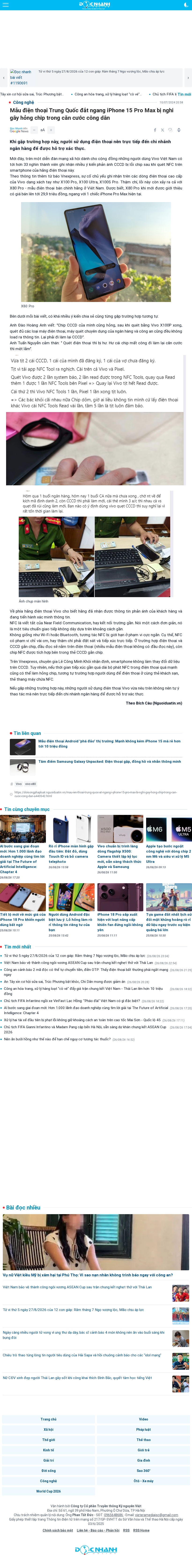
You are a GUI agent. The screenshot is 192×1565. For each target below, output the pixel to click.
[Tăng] (51, 130)
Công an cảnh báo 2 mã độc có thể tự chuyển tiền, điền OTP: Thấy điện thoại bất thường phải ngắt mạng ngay (98, 972)
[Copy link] (170, 130)
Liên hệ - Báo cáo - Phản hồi (98, 1530)
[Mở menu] (5, 5)
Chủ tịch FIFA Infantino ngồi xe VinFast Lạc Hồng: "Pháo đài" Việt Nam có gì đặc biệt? (84, 1001)
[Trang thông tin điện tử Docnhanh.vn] (94, 5)
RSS (126, 1530)
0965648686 (114, 1515)
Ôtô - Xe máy (143, 1481)
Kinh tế (48, 1450)
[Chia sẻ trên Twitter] (162, 130)
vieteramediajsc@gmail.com (156, 1515)
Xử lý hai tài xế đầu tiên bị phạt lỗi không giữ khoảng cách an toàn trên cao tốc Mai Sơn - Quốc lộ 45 (94, 1020)
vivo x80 (30, 784)
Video (143, 1419)
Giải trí (48, 1460)
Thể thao (144, 1440)
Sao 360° (144, 1471)
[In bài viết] (179, 130)
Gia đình (143, 1460)
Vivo (19, 784)
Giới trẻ (143, 1450)
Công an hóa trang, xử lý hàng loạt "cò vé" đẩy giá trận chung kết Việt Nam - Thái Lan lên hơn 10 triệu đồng (98, 991)
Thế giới (48, 1440)
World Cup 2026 (48, 1491)
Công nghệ (48, 1481)
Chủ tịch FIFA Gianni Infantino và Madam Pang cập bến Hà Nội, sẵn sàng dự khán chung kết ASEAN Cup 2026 (98, 1029)
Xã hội (48, 1429)
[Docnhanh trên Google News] (19, 130)
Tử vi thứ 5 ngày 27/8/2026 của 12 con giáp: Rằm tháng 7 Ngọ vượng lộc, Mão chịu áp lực (86, 956)
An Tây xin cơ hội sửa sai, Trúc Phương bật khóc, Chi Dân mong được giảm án (76, 982)
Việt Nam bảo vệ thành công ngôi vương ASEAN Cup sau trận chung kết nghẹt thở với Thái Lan (90, 963)
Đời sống (48, 1471)
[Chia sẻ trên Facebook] (155, 130)
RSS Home (141, 1530)
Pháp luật (143, 1429)
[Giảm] (34, 130)
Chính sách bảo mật (58, 1530)
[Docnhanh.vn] (96, 1551)
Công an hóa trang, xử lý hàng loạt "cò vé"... (60, 94)
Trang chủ (48, 1419)
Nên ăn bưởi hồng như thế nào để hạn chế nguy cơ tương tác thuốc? (69, 1039)
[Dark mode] (186, 5)
